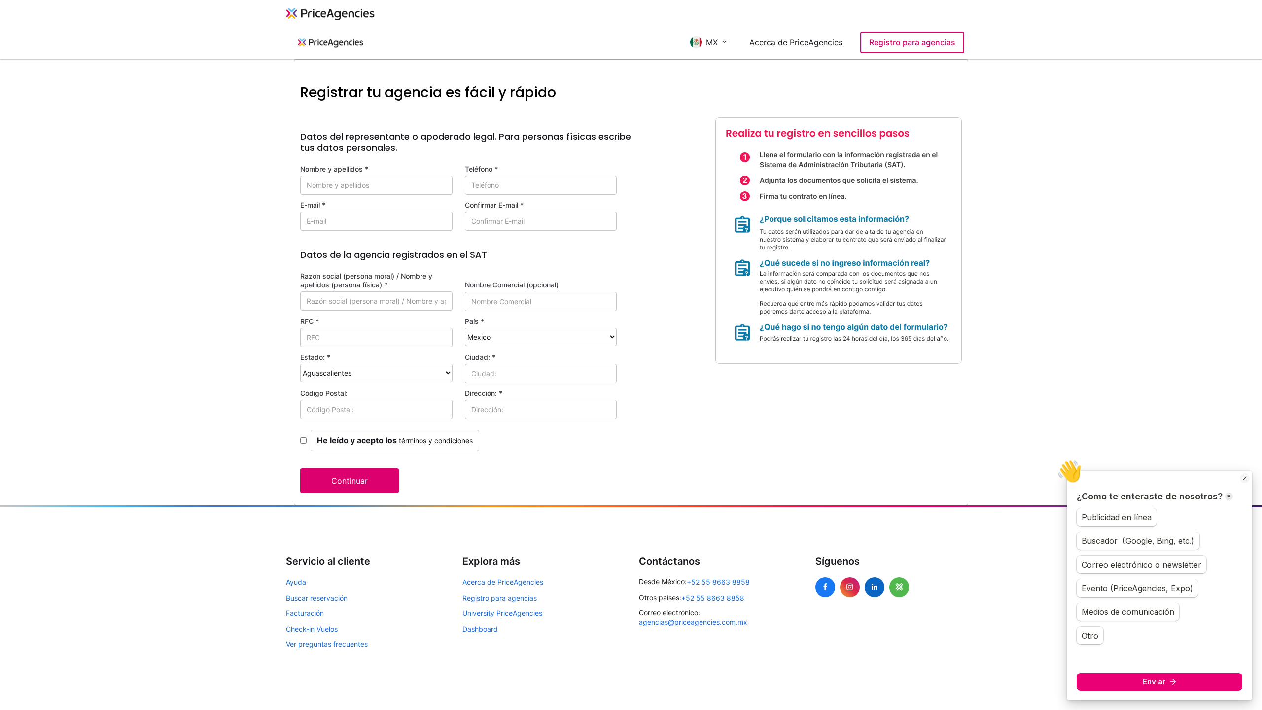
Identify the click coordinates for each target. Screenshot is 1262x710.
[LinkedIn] (874, 587)
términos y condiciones (436, 440)
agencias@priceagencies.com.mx (693, 622)
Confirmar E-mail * (494, 205)
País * (474, 321)
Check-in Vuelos (312, 629)
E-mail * (312, 205)
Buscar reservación (317, 598)
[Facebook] (825, 587)
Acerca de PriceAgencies (795, 42)
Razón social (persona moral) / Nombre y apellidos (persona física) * (366, 280)
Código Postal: (324, 393)
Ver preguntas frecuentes (327, 644)
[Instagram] (850, 587)
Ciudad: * (480, 357)
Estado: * (315, 357)
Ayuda (296, 582)
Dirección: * (483, 393)
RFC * (309, 321)
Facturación (305, 613)
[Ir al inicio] (330, 42)
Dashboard (480, 629)
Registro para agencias (912, 42)
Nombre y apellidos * (334, 169)
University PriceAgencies (502, 613)
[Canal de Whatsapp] (899, 587)
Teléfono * (481, 169)
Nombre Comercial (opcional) (512, 285)
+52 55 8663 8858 (718, 582)
